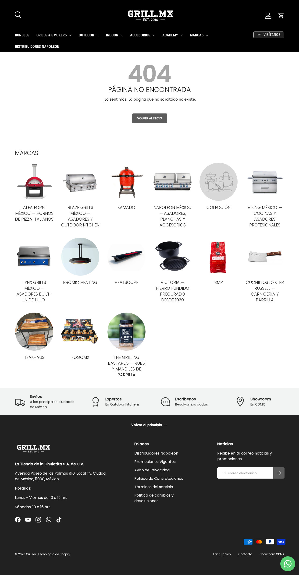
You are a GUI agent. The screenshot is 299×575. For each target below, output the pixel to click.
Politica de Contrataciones (158, 478)
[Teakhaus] (34, 332)
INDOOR (112, 35)
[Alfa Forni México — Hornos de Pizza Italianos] (34, 182)
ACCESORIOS (140, 35)
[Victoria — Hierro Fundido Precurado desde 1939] (172, 257)
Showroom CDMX (272, 554)
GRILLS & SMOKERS (51, 35)
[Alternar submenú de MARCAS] (207, 35)
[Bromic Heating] (80, 257)
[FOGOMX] (80, 332)
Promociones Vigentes (155, 461)
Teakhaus (34, 357)
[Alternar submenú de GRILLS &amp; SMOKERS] (70, 35)
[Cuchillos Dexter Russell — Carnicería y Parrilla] (265, 257)
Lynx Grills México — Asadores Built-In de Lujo (34, 291)
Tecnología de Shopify (54, 554)
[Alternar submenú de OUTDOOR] (97, 35)
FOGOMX (80, 357)
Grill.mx (31, 554)
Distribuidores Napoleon (156, 453)
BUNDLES (22, 35)
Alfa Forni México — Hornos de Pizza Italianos (34, 213)
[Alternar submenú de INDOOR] (121, 35)
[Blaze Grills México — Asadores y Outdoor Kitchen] (80, 182)
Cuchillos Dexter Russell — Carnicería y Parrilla (265, 291)
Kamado (126, 207)
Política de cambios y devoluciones (154, 498)
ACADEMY (170, 35)
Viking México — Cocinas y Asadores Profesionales (265, 216)
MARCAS (197, 35)
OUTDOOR (86, 35)
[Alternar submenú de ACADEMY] (181, 35)
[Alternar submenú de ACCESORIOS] (154, 35)
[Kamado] (126, 182)
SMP (218, 282)
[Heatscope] (126, 257)
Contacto (245, 554)
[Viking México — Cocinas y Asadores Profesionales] (265, 182)
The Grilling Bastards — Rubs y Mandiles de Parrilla (126, 366)
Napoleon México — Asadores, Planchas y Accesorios (172, 216)
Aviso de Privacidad (152, 470)
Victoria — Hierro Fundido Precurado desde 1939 (172, 291)
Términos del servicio (153, 487)
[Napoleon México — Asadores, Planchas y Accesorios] (172, 182)
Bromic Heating (80, 282)
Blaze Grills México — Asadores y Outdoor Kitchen (80, 216)
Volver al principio (147, 425)
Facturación (222, 554)
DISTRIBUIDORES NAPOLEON (37, 46)
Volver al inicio (149, 118)
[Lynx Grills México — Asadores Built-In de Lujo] (34, 257)
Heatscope (126, 282)
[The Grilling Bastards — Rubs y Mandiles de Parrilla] (126, 332)
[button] (281, 16)
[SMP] (218, 257)
